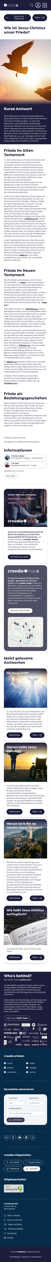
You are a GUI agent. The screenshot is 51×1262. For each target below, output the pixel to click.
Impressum (26, 1257)
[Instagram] (6, 1137)
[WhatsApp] (32, 1137)
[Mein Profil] (38, 5)
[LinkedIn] (26, 1137)
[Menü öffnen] (44, 5)
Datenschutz (36, 1257)
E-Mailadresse (15, 1108)
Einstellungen (15, 1257)
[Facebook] (13, 1137)
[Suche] (31, 5)
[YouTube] (19, 1137)
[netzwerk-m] (14, 1188)
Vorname (13, 1098)
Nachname (34, 1098)
